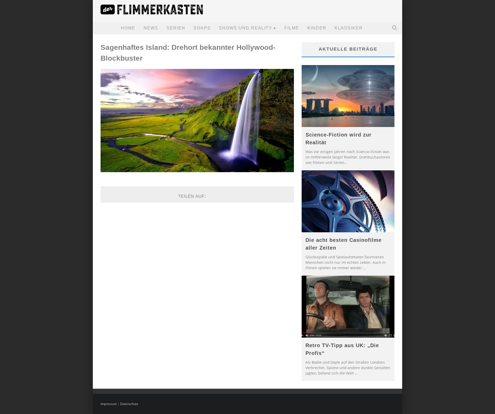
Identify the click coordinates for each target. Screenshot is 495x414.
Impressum (109, 404)
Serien (176, 28)
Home (128, 28)
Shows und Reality (245, 28)
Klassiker (349, 28)
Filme (291, 28)
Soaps (202, 28)
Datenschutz (129, 404)
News (151, 28)
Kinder (316, 28)
